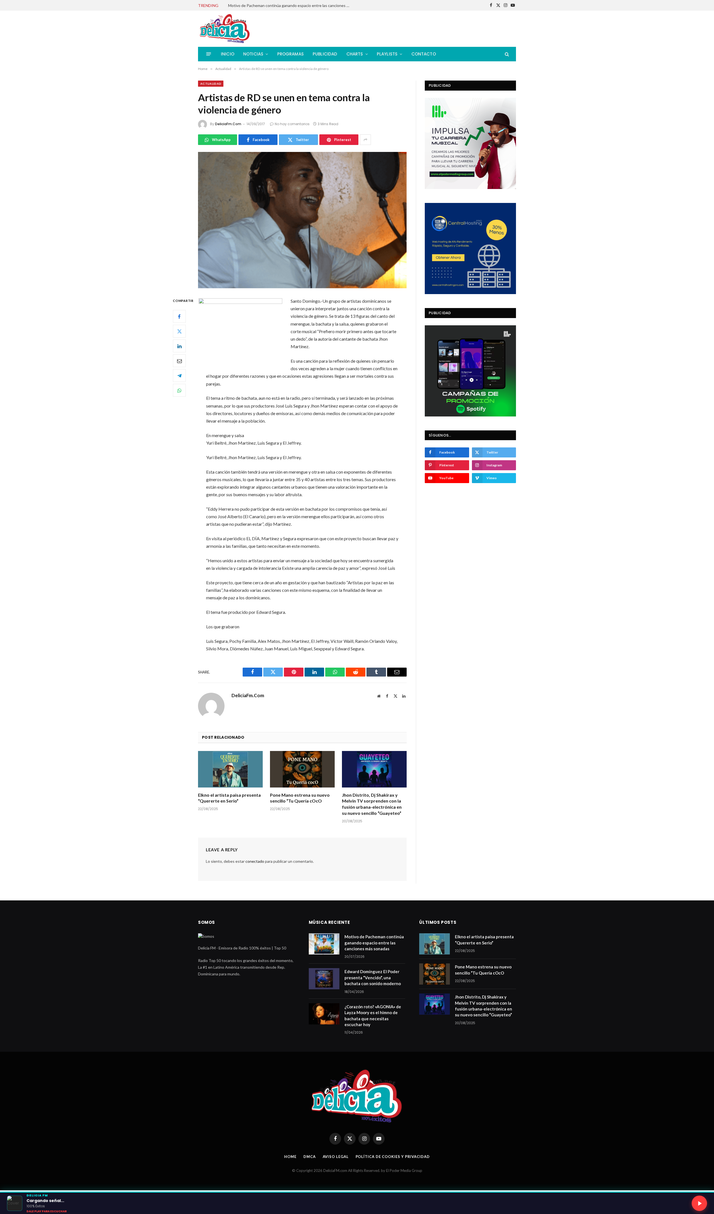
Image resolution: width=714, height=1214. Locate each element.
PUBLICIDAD (325, 54)
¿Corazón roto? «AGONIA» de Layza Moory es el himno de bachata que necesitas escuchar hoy (372, 1015)
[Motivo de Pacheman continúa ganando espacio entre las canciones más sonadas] (324, 943)
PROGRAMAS (290, 54)
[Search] (506, 54)
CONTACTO (423, 54)
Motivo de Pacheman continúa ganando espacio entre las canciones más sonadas (374, 942)
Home (290, 1156)
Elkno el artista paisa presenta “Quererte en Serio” (229, 798)
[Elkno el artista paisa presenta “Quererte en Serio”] (230, 769)
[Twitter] (179, 331)
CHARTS (354, 54)
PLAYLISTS (387, 54)
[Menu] (208, 54)
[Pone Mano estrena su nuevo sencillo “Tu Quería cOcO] (302, 769)
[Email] (179, 361)
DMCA (309, 1156)
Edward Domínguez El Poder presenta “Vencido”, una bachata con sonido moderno (291, 5)
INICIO (227, 54)
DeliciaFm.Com (228, 124)
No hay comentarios (292, 124)
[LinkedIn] (179, 346)
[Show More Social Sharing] (365, 139)
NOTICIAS (253, 54)
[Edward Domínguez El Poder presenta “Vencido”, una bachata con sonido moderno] (324, 978)
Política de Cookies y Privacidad (393, 1156)
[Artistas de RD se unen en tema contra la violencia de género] (302, 220)
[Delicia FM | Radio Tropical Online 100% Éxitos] (225, 29)
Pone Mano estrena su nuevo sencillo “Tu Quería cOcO (300, 798)
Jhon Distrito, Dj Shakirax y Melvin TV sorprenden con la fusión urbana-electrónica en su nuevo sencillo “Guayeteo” (372, 804)
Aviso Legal (336, 1156)
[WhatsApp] (179, 390)
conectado (254, 861)
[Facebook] (179, 316)
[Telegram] (179, 375)
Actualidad (210, 83)
